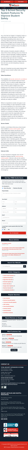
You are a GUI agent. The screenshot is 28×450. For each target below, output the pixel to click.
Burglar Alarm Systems (8, 285)
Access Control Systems (8, 275)
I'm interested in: (5, 186)
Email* (3, 215)
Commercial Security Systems (9, 302)
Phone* (3, 220)
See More (4, 419)
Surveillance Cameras (8, 312)
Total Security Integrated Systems (14, 5)
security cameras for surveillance (18, 79)
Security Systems (7, 310)
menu (4, 7)
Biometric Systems (7, 281)
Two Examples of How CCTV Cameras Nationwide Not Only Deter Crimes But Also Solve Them (13, 248)
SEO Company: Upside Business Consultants (14, 447)
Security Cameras (7, 308)
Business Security (7, 288)
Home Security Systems (8, 306)
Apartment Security (7, 277)
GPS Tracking (6, 304)
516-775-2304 (16, 7)
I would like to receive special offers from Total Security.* (12, 227)
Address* (4, 206)
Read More (14, 350)
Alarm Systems (6, 298)
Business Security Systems (9, 300)
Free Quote (21, 1)
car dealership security (8, 290)
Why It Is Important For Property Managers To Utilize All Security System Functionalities (13, 414)
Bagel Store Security (7, 279)
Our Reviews (7, 1)
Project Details (5, 190)
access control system (15, 129)
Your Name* (4, 199)
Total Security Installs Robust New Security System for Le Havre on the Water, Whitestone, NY (13, 254)
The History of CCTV (6, 243)
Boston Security (6, 283)
